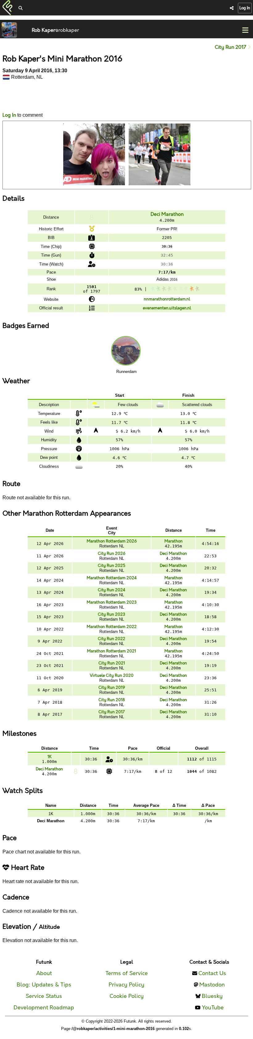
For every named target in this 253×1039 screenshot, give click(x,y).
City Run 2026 (111, 553)
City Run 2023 (111, 614)
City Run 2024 (111, 590)
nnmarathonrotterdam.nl (167, 299)
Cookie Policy (127, 996)
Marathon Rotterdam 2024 (112, 578)
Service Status (44, 996)
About (44, 973)
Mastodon (212, 985)
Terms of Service (127, 973)
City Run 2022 (111, 638)
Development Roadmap (44, 1007)
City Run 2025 (111, 565)
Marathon (173, 541)
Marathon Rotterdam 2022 (112, 626)
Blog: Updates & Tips (44, 985)
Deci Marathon (167, 214)
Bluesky (212, 996)
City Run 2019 (111, 687)
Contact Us (212, 973)
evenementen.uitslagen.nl (167, 308)
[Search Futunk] (20, 8)
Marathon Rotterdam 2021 (111, 651)
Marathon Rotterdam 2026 (112, 541)
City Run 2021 (111, 663)
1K (50, 756)
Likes (12, 102)
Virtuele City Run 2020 (112, 675)
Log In (244, 8)
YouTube (213, 1007)
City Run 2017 (231, 47)
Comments (25, 96)
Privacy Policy (126, 985)
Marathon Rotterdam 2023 (112, 602)
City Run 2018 (111, 700)
